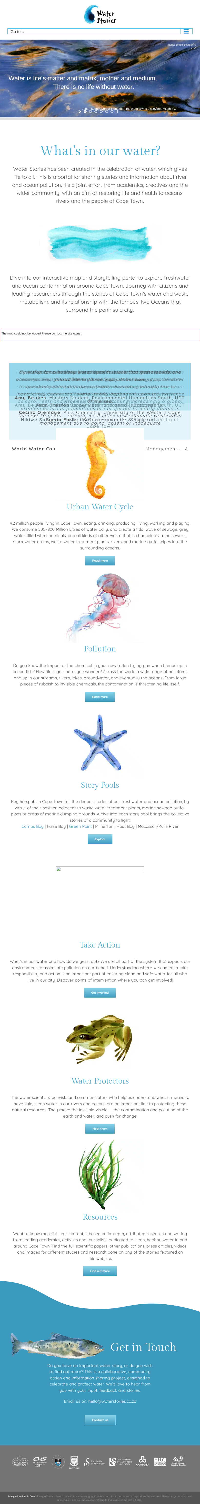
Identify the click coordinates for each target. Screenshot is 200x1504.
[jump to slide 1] (85, 111)
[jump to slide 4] (101, 111)
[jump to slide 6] (111, 111)
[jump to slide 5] (106, 111)
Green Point (80, 826)
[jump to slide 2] (90, 111)
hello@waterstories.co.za (112, 1401)
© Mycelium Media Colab (22, 1496)
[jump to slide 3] (95, 111)
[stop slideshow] (117, 111)
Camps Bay (32, 826)
